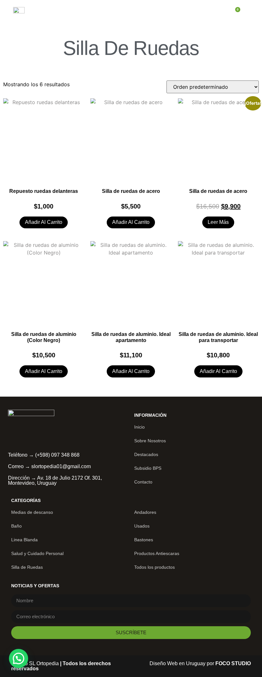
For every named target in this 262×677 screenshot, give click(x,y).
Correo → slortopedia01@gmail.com (49, 466)
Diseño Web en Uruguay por (200, 663)
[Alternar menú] (222, 13)
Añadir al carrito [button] (43, 222)
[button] (18, 658)
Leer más (218, 222)
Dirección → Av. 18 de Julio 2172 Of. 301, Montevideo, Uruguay (55, 480)
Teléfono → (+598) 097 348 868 (44, 455)
